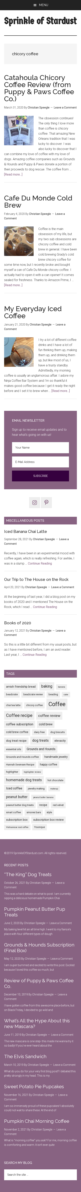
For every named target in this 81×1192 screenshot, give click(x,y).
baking (46, 686)
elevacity (60, 740)
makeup (54, 788)
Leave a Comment (65, 107)
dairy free (39, 732)
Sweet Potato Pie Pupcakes (34, 1086)
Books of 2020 (17, 623)
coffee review (49, 716)
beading (53, 694)
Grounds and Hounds (41, 749)
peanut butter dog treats (20, 805)
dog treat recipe (16, 740)
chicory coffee (34, 705)
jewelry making (36, 788)
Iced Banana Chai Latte (25, 531)
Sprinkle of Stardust (40, 20)
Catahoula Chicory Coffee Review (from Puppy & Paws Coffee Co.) (39, 88)
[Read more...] (13, 174)
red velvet (58, 805)
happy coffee (48, 764)
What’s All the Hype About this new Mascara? (37, 1023)
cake (66, 694)
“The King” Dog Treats (28, 874)
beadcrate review (33, 694)
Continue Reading (40, 563)
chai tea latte (13, 705)
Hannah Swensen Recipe (20, 764)
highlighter (12, 771)
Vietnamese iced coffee (17, 827)
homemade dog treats (24, 780)
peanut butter (17, 797)
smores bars (34, 812)
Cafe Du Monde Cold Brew (38, 201)
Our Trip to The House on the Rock (36, 579)
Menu (43, 5)
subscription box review (48, 819)
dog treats (40, 740)
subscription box (17, 819)
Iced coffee (14, 788)
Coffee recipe (19, 715)
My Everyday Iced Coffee (33, 312)
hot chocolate (55, 780)
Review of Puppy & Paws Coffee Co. (39, 983)
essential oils (13, 749)
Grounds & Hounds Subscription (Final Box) (39, 947)
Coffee (56, 704)
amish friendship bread (21, 686)
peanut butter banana (43, 797)
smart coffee (13, 812)
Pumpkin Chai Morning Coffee (36, 1121)
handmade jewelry (56, 757)
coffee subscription (19, 724)
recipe (43, 805)
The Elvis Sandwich (25, 1056)
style (49, 812)
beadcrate (12, 694)
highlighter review (32, 772)
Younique (39, 827)
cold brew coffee (17, 732)
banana (61, 687)
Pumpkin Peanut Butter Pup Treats (34, 912)
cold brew (45, 724)
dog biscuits (57, 732)
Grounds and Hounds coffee (22, 756)
